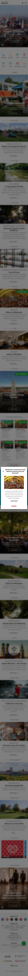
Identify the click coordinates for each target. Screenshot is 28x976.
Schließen (14, 506)
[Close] (26, 468)
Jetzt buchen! (14, 501)
